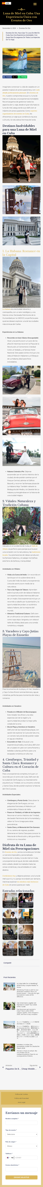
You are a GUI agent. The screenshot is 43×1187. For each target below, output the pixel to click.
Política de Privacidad (21, 1098)
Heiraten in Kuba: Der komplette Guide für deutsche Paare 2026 (28, 1046)
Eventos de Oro (11, 852)
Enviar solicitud (21, 1177)
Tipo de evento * (11, 1130)
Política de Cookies (21, 1094)
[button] (35, 4)
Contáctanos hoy (9, 876)
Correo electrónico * (12, 1165)
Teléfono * (9, 1153)
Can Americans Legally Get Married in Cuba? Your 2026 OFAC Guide (27, 1004)
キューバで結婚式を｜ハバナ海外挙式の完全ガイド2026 (28, 1023)
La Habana (6, 309)
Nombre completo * (12, 1118)
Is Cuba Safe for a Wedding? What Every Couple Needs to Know (27, 985)
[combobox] (10, 1158)
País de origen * (11, 1142)
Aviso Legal (21, 1102)
